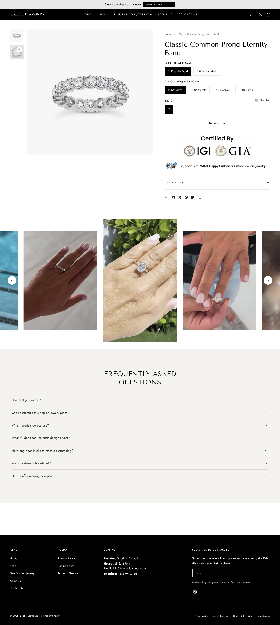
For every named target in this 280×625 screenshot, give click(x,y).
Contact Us (16, 588)
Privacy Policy (66, 558)
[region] (140, 280)
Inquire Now (217, 123)
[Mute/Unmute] (170, 236)
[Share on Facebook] (174, 197)
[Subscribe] (265, 573)
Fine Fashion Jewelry (22, 573)
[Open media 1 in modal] (145, 35)
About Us (15, 580)
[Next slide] (268, 280)
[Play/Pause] (170, 226)
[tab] (17, 35)
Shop (13, 566)
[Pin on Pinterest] (186, 197)
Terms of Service (68, 573)
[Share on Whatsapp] (192, 197)
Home (168, 34)
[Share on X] (180, 197)
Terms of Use (230, 582)
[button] (252, 14)
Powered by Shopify (49, 616)
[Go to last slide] (12, 280)
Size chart (265, 100)
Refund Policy (66, 566)
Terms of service (220, 616)
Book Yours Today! (159, 4)
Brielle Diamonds (29, 616)
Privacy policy (201, 616)
